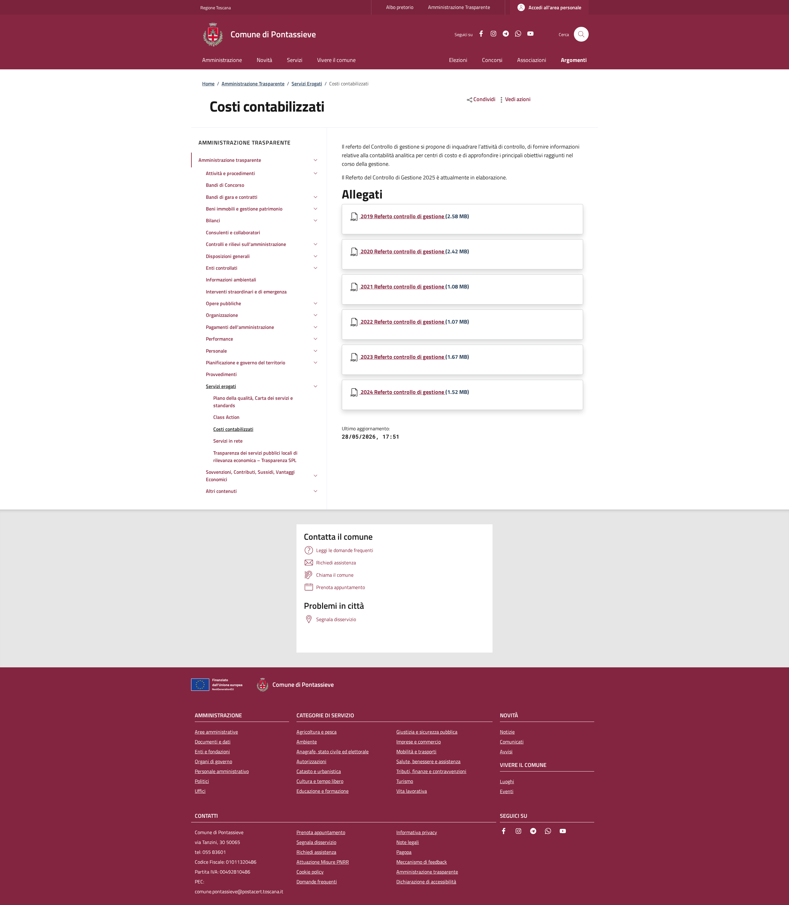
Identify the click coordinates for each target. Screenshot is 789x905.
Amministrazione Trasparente (459, 7)
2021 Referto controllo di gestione (402, 286)
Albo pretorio (399, 7)
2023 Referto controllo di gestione (402, 357)
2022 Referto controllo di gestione (402, 321)
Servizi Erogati (307, 83)
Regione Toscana (215, 7)
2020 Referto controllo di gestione (402, 251)
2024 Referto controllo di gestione (402, 392)
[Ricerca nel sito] (581, 34)
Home (208, 83)
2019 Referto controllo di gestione (402, 216)
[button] (549, 7)
